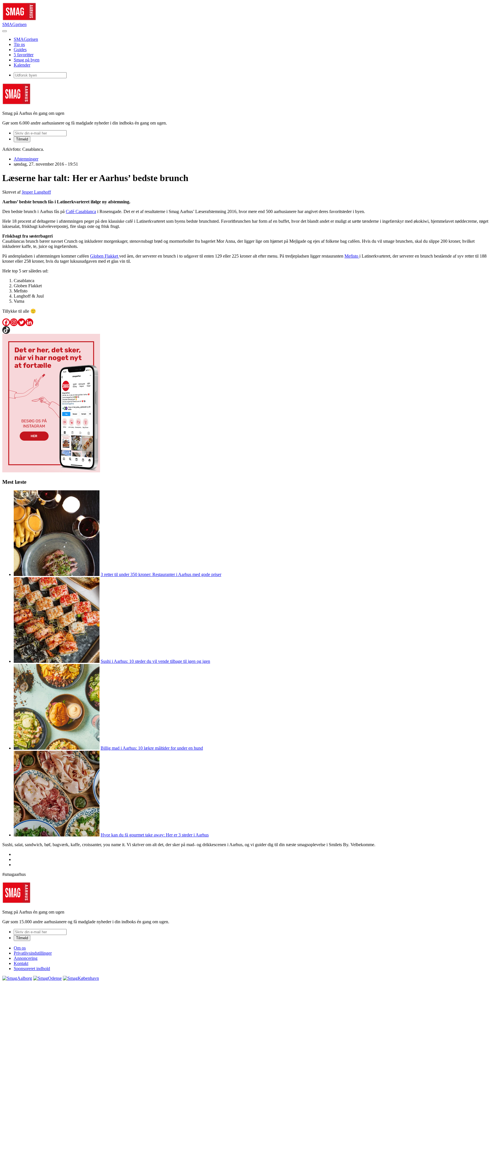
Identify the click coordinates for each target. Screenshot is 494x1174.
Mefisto (351, 256)
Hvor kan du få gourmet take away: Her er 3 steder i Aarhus (155, 834)
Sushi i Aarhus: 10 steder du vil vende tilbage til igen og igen (155, 661)
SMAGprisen (14, 24)
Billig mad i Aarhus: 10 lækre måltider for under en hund (152, 748)
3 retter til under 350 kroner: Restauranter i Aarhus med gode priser (161, 574)
